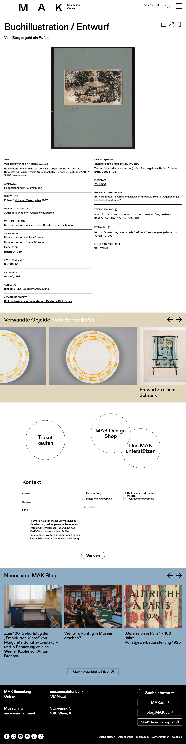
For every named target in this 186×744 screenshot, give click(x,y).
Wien (38, 200)
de (145, 5)
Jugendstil (10, 212)
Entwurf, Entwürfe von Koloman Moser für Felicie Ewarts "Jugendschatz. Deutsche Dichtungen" (137, 198)
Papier (28, 225)
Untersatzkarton (13, 225)
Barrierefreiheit (160, 737)
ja (158, 5)
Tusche (37, 225)
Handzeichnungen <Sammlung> (23, 188)
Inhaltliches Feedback (99, 498)
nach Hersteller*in (72, 319)
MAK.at (157, 702)
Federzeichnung (63, 225)
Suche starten (157, 692)
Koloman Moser (24, 200)
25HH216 (100, 184)
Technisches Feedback (140, 498)
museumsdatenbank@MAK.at (66, 694)
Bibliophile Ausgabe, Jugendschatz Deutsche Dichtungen (38, 301)
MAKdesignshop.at (158, 722)
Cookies (177, 737)
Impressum (142, 737)
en (152, 5)
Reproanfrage (94, 493)
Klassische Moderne (42, 212)
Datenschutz (125, 737)
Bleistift (48, 225)
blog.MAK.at (158, 712)
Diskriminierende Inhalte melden (141, 494)
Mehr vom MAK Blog (90, 672)
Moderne (23, 212)
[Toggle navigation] (179, 6)
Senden (93, 555)
